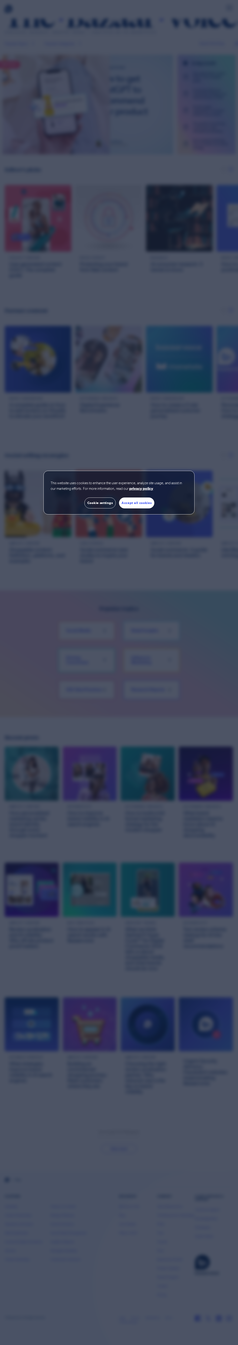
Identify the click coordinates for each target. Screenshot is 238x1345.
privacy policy (141, 489)
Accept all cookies (137, 503)
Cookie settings (100, 503)
